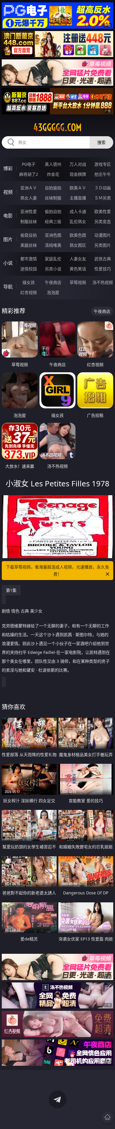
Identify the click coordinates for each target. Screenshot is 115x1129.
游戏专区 (102, 164)
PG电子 (28, 164)
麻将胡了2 (28, 174)
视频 (8, 192)
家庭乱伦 (53, 258)
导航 (8, 286)
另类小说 (53, 269)
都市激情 (28, 258)
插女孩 (28, 282)
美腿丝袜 (28, 245)
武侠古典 (102, 258)
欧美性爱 (102, 211)
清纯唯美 (53, 245)
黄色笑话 (78, 269)
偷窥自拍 (28, 235)
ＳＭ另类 (102, 198)
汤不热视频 (102, 282)
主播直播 (78, 198)
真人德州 (53, 164)
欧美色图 (78, 235)
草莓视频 (78, 282)
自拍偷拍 (53, 188)
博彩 (8, 168)
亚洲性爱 (28, 211)
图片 (8, 239)
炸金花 (53, 174)
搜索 (101, 142)
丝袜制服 (53, 198)
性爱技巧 (102, 269)
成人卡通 (78, 211)
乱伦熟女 (78, 221)
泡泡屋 (53, 292)
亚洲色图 (53, 235)
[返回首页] (107, 1117)
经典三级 (53, 221)
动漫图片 (102, 235)
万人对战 (78, 164)
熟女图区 (78, 245)
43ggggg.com (57, 127)
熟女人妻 (28, 198)
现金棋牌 (78, 174)
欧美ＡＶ (78, 188)
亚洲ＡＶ (28, 188)
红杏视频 (28, 292)
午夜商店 (53, 282)
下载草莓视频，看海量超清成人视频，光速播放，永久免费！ (57, 570)
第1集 (11, 590)
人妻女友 (78, 258)
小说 (8, 263)
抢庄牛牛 (102, 174)
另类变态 (102, 221)
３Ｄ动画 (102, 188)
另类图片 (102, 245)
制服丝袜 (28, 221)
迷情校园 (28, 269)
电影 (8, 215)
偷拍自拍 (53, 211)
